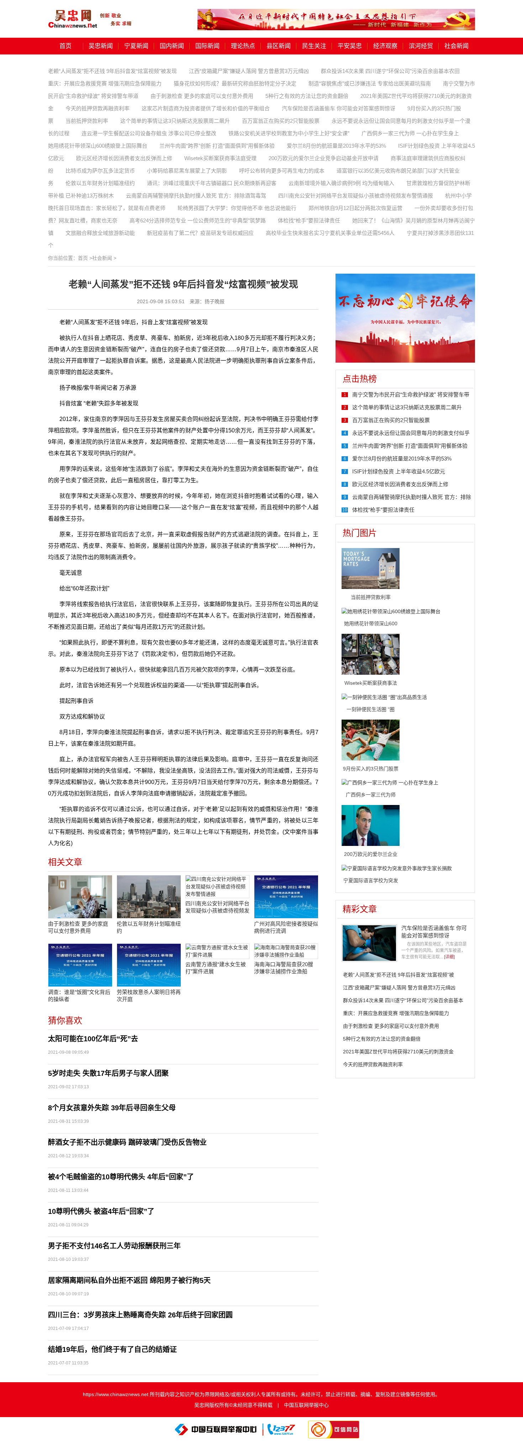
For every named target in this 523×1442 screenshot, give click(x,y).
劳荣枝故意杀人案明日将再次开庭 (149, 995)
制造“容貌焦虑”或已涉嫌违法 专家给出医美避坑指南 (369, 83)
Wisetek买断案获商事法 (370, 683)
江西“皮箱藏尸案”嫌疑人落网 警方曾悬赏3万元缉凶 (249, 71)
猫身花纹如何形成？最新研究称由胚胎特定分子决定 (235, 83)
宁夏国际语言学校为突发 (370, 880)
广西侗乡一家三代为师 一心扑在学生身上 (410, 133)
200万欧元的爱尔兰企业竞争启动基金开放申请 (324, 158)
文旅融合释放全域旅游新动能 (100, 233)
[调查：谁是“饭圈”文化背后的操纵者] (80, 965)
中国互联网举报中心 (306, 1405)
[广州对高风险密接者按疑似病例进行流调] (286, 897)
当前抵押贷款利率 (86, 121)
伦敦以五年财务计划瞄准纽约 (100, 183)
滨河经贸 (421, 46)
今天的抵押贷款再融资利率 (97, 108)
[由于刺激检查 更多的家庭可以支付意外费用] (80, 897)
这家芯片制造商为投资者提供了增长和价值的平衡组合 (206, 108)
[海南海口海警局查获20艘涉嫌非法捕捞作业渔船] (286, 951)
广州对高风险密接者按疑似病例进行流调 (286, 927)
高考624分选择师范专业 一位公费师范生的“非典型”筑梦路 (198, 220)
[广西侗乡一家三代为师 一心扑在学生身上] (390, 782)
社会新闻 (456, 46)
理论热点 (243, 46)
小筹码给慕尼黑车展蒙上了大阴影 (187, 171)
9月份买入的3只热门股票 (370, 769)
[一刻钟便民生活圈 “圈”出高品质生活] (384, 697)
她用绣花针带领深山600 (370, 623)
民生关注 (314, 46)
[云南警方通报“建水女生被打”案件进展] (217, 951)
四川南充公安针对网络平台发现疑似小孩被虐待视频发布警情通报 (355, 196)
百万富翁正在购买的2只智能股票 (280, 121)
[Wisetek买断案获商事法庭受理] (371, 654)
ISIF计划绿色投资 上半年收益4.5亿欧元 (398, 471)
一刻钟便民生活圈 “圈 (371, 709)
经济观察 (385, 46)
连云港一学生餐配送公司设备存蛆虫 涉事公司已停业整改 (148, 133)
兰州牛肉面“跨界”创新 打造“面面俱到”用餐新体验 (217, 146)
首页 (65, 46)
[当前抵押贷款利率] (371, 568)
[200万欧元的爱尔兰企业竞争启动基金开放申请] (371, 825)
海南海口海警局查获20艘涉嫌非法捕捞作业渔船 (283, 967)
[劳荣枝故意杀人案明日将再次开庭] (149, 965)
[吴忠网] (90, 14)
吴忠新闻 (101, 46)
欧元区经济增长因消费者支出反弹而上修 (124, 158)
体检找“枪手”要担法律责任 (309, 220)
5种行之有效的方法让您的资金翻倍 (306, 96)
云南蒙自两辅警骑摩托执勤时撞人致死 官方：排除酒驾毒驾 (196, 196)
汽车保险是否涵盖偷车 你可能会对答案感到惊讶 (338, 108)
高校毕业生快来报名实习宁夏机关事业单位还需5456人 (330, 233)
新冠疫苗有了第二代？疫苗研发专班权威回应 (200, 233)
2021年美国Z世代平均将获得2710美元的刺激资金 (398, 1051)
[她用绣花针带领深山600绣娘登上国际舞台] (391, 611)
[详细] (449, 956)
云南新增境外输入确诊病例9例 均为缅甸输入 (341, 183)
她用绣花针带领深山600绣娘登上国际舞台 (97, 146)
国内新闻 (172, 46)
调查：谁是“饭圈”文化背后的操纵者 (79, 995)
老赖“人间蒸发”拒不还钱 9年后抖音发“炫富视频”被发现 (112, 71)
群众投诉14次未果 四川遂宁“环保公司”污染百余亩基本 (403, 1000)
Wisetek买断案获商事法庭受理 (220, 158)
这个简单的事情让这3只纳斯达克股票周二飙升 (175, 121)
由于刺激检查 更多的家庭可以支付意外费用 (201, 96)
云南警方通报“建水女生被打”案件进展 (215, 967)
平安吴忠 (350, 46)
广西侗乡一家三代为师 (371, 795)
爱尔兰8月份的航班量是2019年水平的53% (336, 146)
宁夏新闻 (136, 46)
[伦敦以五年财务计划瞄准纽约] (149, 897)
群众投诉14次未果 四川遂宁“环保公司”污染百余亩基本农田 (390, 71)
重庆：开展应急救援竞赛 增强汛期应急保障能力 (105, 83)
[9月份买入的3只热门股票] (371, 739)
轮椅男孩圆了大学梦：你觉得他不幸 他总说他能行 (237, 208)
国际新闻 (207, 46)
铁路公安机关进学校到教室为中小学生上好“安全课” (288, 133)
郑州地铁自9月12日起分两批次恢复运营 (355, 208)
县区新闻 (278, 46)
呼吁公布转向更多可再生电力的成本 (281, 171)
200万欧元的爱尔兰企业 (370, 854)
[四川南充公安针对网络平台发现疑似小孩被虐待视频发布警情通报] (217, 886)
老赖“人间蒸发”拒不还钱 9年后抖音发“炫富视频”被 (398, 975)
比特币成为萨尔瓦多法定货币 (100, 171)
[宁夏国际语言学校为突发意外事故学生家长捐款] (397, 868)
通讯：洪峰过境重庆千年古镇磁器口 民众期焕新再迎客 (211, 183)
